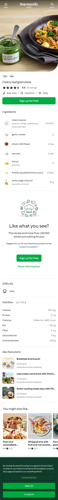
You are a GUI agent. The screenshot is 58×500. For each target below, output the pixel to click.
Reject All (29, 486)
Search (52, 7)
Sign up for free (28, 100)
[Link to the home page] (29, 5)
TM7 (5, 76)
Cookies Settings (29, 477)
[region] (29, 478)
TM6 (12, 76)
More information (29, 266)
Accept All (28, 494)
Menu (6, 7)
